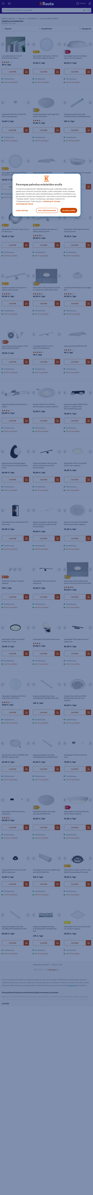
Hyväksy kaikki (68, 210)
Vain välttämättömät (47, 210)
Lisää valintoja (22, 210)
